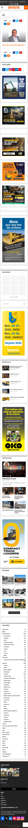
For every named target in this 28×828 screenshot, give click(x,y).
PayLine (4, 741)
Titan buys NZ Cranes (15, 382)
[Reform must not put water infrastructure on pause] (20, 505)
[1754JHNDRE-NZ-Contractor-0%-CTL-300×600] (13, 563)
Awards (5, 667)
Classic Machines (6, 633)
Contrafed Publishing (7, 17)
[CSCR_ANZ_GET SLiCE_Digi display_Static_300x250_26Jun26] (13, 155)
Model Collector (5, 732)
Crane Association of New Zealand (9, 725)
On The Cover (7, 700)
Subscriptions (4, 804)
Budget (3, 631)
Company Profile (7, 676)
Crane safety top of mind (16, 389)
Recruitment (6, 704)
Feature (4, 728)
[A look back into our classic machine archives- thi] (8, 580)
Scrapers (6, 649)
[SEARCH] (24, 303)
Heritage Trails (7, 687)
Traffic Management (6, 754)
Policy (3, 743)
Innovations (6, 691)
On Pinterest (6, 272)
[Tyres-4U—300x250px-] (13, 203)
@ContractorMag (14, 297)
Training (5, 717)
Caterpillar (6, 638)
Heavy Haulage (7, 682)
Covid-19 (4, 723)
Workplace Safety (7, 721)
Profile (5, 702)
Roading (5, 708)
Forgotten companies (8, 642)
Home (2, 796)
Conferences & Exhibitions (9, 678)
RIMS (5, 706)
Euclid (5, 640)
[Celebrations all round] (14, 469)
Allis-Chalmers (7, 636)
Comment (6, 674)
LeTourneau (6, 646)
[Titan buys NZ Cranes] (5, 383)
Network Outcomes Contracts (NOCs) (12, 695)
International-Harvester (9, 644)
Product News (5, 747)
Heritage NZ (6, 684)
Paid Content (5, 739)
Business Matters (7, 669)
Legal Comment (7, 693)
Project (3, 749)
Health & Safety (7, 680)
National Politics (6, 734)
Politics (4, 745)
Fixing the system (14, 374)
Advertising (3, 800)
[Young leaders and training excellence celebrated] (20, 491)
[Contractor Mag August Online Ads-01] (13, 180)
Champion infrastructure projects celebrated (16, 367)
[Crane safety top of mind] (5, 391)
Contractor (4, 663)
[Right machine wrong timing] (5, 399)
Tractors (6, 653)
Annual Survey (5, 629)
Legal (3, 730)
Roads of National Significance (10, 710)
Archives (6, 665)
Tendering (4, 751)
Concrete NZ (5, 657)
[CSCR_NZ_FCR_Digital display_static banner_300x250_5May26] (13, 124)
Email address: (4, 782)
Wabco (5, 655)
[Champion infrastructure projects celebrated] (5, 368)
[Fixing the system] (5, 375)
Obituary (4, 736)
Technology (6, 715)
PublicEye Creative (16, 826)
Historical (6, 689)
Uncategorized (5, 756)
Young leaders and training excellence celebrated (18, 497)
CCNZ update (6, 672)
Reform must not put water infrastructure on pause (19, 511)
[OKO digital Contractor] (13, 451)
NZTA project (6, 697)
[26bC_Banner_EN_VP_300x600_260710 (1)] (13, 355)
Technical (6, 713)
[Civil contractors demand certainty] (8, 491)
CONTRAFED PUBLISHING (13, 1)
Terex (5, 651)
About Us (3, 798)
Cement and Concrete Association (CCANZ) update (15, 659)
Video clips (6, 719)
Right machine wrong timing (17, 397)
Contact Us (3, 802)
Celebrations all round (9, 479)
